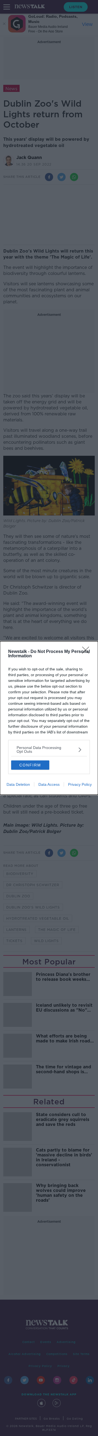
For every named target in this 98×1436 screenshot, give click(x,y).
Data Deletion (18, 784)
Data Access (49, 784)
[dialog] (49, 718)
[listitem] (49, 749)
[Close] (87, 652)
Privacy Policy (80, 784)
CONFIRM (30, 765)
